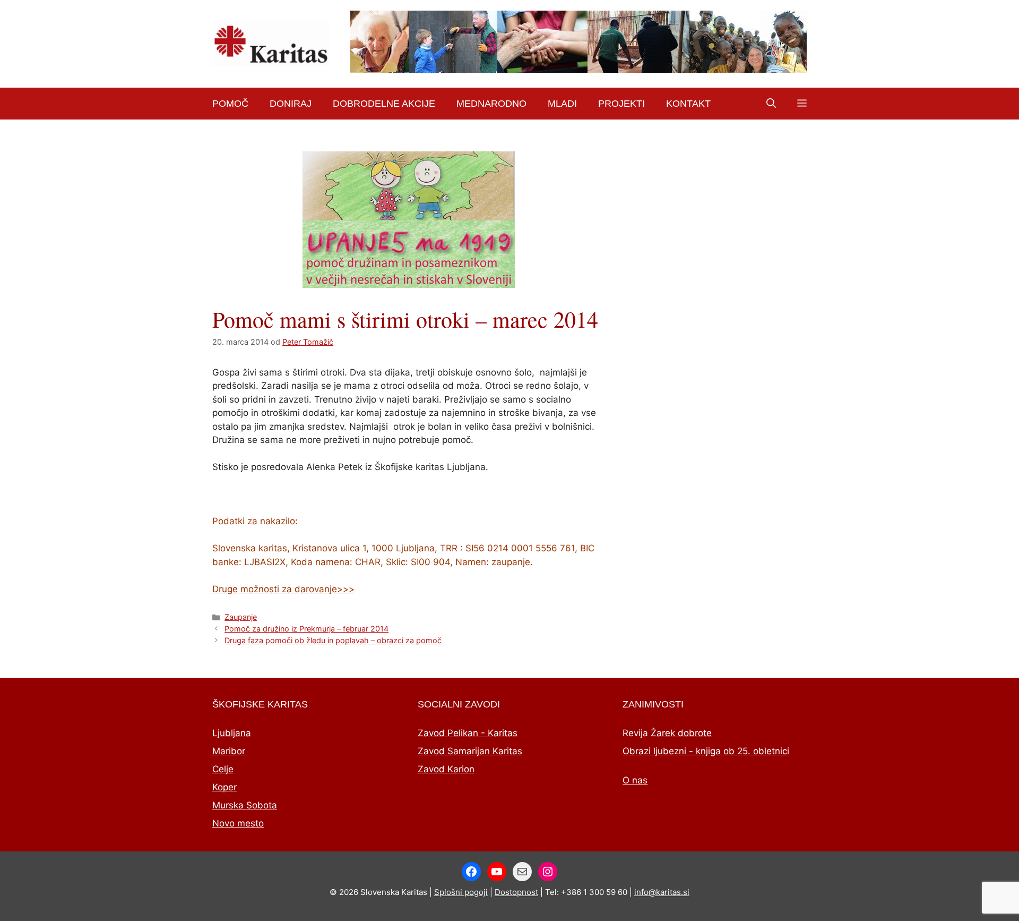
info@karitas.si (661, 892)
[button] (771, 104)
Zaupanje (240, 616)
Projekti (621, 103)
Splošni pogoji (461, 892)
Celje (223, 769)
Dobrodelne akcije (384, 103)
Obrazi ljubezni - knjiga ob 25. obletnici (706, 751)
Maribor (228, 751)
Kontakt (688, 103)
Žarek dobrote (681, 733)
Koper (224, 787)
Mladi (562, 103)
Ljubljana (231, 733)
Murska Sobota (244, 805)
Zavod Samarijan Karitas (470, 751)
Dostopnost (516, 892)
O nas (635, 780)
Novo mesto (238, 823)
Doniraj (291, 103)
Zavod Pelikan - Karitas (467, 733)
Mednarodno (491, 103)
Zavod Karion (446, 769)
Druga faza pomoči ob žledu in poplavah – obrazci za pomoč (333, 640)
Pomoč (230, 103)
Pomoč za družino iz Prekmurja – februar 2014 (306, 628)
